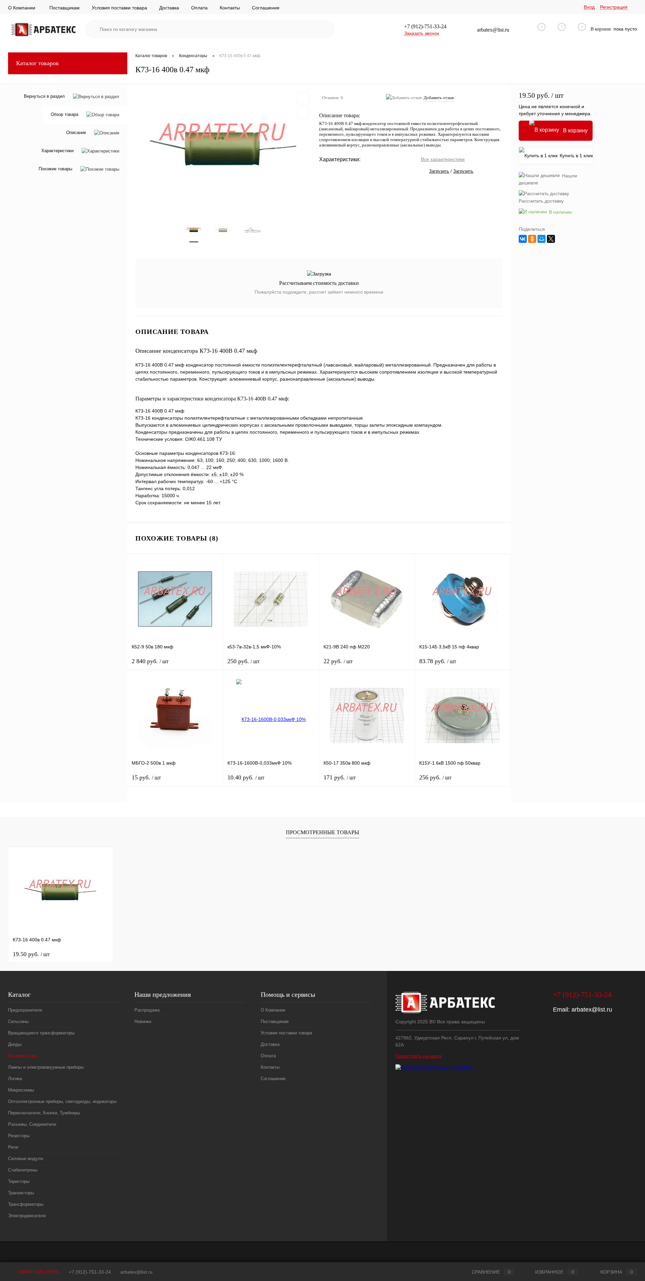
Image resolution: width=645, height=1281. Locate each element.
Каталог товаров (37, 63)
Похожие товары (55, 169)
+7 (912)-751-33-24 (90, 1272)
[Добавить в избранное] (303, 98)
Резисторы (19, 1135)
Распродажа (147, 1010)
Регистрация (614, 7)
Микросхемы (21, 1090)
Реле (13, 1147)
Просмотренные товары (322, 832)
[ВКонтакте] (523, 239)
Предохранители (25, 1010)
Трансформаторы (25, 1204)
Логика (15, 1078)
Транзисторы (21, 1192)
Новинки (142, 1021)
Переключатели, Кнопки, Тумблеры (44, 1112)
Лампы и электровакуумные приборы (46, 1067)
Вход (589, 7)
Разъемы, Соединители (32, 1124)
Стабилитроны (22, 1169)
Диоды (15, 1044)
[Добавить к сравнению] (303, 113)
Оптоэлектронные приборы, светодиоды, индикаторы (62, 1101)
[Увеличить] (223, 148)
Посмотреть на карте (418, 1056)
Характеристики (57, 151)
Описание (76, 132)
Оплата (199, 7)
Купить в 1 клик (576, 155)
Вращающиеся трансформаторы (41, 1032)
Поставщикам (64, 7)
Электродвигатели (27, 1215)
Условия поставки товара (119, 7)
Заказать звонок (421, 33)
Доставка (169, 7)
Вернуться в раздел (44, 96)
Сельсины (18, 1021)
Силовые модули (25, 1158)
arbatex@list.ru (591, 1009)
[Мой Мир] (542, 239)
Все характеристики (443, 159)
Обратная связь (37, 1272)
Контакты (230, 7)
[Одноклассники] (532, 239)
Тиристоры (19, 1181)
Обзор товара (64, 114)
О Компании (21, 7)
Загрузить (439, 171)
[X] (551, 239)
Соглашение (266, 7)
